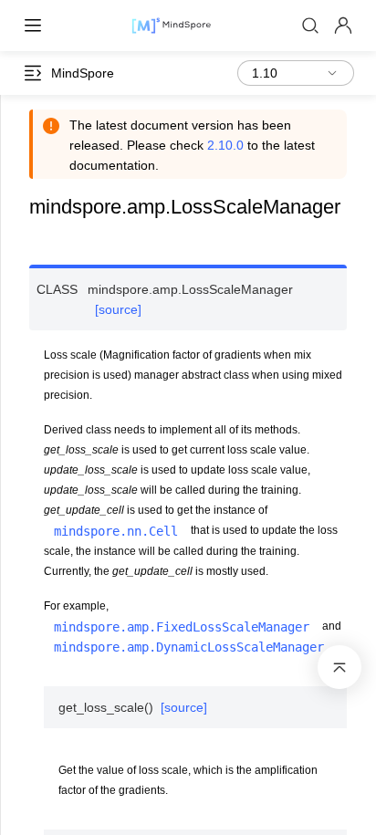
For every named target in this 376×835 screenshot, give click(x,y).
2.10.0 (225, 145)
